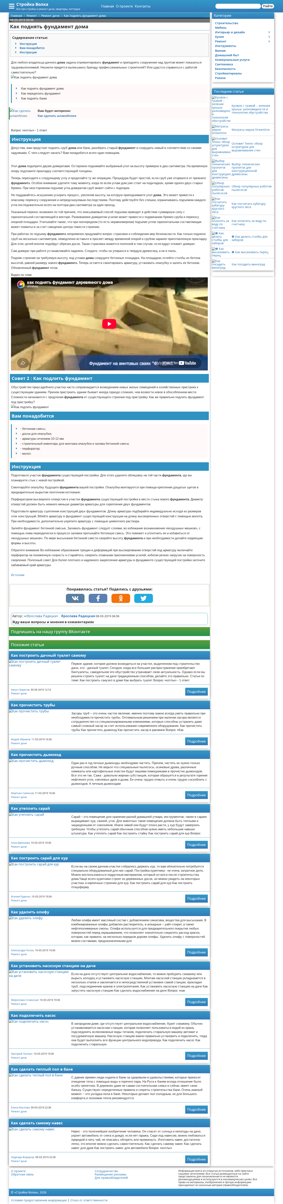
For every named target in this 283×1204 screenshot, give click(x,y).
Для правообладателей (111, 1177)
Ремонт (220, 41)
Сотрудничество (106, 1171)
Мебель (221, 28)
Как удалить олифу (30, 911)
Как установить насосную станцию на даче (53, 965)
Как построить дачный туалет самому (48, 655)
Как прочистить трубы (33, 704)
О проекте (124, 6)
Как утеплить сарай (30, 808)
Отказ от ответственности (89, 1200)
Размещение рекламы (110, 1174)
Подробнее (196, 691)
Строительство (226, 23)
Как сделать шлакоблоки (57, 115)
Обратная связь (22, 1174)
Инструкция (28, 44)
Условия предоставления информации (39, 1200)
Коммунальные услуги (232, 60)
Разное (220, 78)
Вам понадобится (32, 48)
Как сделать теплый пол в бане (42, 1069)
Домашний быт (227, 55)
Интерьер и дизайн (230, 32)
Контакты (142, 6)
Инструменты (225, 46)
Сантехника (224, 64)
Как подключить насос (33, 1015)
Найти (268, 6)
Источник (17, 575)
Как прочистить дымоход (36, 754)
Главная (107, 6)
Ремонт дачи (19, 693)
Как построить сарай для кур (39, 857)
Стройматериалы (228, 73)
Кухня (219, 37)
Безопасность (225, 69)
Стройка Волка (32, 4)
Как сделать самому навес (37, 1122)
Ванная (220, 51)
